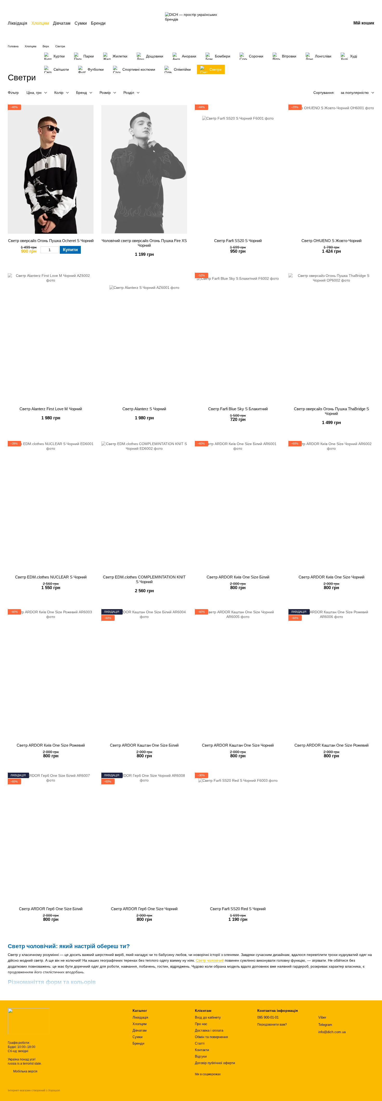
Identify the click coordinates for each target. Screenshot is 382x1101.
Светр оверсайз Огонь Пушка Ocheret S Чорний (51, 240)
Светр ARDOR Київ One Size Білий (238, 577)
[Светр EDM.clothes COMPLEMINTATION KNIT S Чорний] (144, 506)
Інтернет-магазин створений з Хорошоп (34, 1090)
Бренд (81, 92)
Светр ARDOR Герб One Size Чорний (144, 909)
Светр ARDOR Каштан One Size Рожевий (331, 745)
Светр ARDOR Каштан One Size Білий (144, 745)
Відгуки (201, 1056)
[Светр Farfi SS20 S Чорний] (238, 169)
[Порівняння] (306, 23)
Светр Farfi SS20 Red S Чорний (238, 909)
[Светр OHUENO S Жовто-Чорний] (331, 169)
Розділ (128, 92)
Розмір (105, 92)
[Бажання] (320, 23)
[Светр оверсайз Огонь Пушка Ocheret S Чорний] (51, 169)
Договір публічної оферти (215, 1063)
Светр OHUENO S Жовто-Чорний (331, 240)
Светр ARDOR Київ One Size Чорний (331, 577)
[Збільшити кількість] (56, 250)
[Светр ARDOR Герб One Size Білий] (51, 838)
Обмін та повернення (211, 1037)
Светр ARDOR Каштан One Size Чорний (238, 745)
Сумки (81, 23)
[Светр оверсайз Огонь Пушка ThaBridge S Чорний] (331, 338)
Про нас (201, 1024)
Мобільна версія (24, 1071)
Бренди (98, 23)
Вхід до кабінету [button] (208, 1017)
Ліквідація (17, 23)
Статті (200, 1043)
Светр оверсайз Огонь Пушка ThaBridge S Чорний (331, 411)
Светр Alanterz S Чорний (144, 409)
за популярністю (355, 92)
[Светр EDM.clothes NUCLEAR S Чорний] (51, 506)
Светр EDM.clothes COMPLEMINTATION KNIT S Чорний (144, 579)
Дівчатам (61, 23)
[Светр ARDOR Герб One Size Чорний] (144, 838)
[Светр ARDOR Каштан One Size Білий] (144, 674)
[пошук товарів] (115, 23)
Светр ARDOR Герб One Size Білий (50, 909)
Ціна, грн (34, 92)
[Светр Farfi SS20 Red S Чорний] (238, 838)
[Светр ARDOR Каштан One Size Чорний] (238, 674)
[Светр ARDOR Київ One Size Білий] (238, 506)
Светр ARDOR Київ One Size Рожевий (51, 745)
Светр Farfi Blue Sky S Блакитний (238, 409)
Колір (58, 92)
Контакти (202, 1050)
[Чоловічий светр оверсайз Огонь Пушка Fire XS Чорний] (144, 169)
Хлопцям (40, 23)
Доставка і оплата (209, 1030)
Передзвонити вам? (272, 1024)
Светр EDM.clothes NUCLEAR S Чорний (51, 577)
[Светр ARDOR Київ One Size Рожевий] (51, 674)
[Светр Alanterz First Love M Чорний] (51, 338)
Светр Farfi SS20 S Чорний (238, 240)
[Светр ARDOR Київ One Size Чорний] (331, 506)
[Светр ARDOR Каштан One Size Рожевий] (331, 674)
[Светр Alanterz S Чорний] (144, 338)
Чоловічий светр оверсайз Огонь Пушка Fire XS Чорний (144, 242)
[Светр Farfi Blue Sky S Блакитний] (238, 338)
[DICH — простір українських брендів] (28, 1021)
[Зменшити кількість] (43, 250)
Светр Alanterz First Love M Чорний (50, 409)
